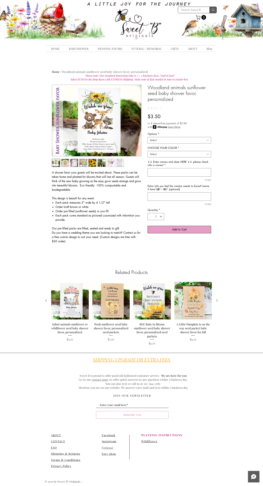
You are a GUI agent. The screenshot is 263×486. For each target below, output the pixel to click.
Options (153, 134)
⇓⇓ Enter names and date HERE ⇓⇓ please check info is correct (178, 163)
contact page (100, 379)
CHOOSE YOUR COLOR (163, 148)
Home (56, 72)
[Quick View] (70, 300)
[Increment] (161, 216)
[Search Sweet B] (213, 10)
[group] (131, 314)
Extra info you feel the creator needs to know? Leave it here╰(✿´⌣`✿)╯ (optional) (178, 187)
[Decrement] (150, 216)
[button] (201, 17)
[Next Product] (217, 300)
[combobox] (179, 140)
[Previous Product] (46, 300)
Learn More (174, 127)
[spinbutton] (156, 216)
